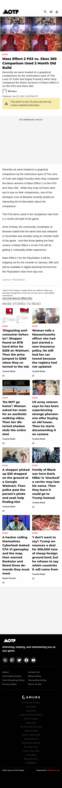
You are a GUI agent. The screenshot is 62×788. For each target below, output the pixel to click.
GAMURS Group (53, 770)
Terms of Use (34, 684)
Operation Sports (31, 743)
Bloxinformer (31, 759)
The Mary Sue (31, 747)
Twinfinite (31, 706)
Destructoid (31, 730)
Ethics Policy (34, 676)
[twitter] (19, 660)
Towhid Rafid (8, 371)
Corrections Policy (11, 676)
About (5, 672)
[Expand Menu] (51, 12)
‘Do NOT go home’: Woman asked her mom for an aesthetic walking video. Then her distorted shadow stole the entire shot (14, 418)
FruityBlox (31, 755)
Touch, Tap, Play (31, 751)
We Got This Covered (31, 726)
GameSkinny (31, 739)
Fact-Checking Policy (13, 680)
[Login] (57, 12)
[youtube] (33, 660)
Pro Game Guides (31, 702)
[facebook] (26, 660)
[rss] (5, 660)
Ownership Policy (37, 680)
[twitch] (12, 660)
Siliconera (31, 722)
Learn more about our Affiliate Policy (17, 298)
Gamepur (31, 710)
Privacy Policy (9, 684)
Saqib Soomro (9, 578)
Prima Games (31, 718)
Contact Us (34, 672)
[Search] (45, 12)
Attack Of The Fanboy (31, 714)
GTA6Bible (31, 763)
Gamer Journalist (31, 734)
